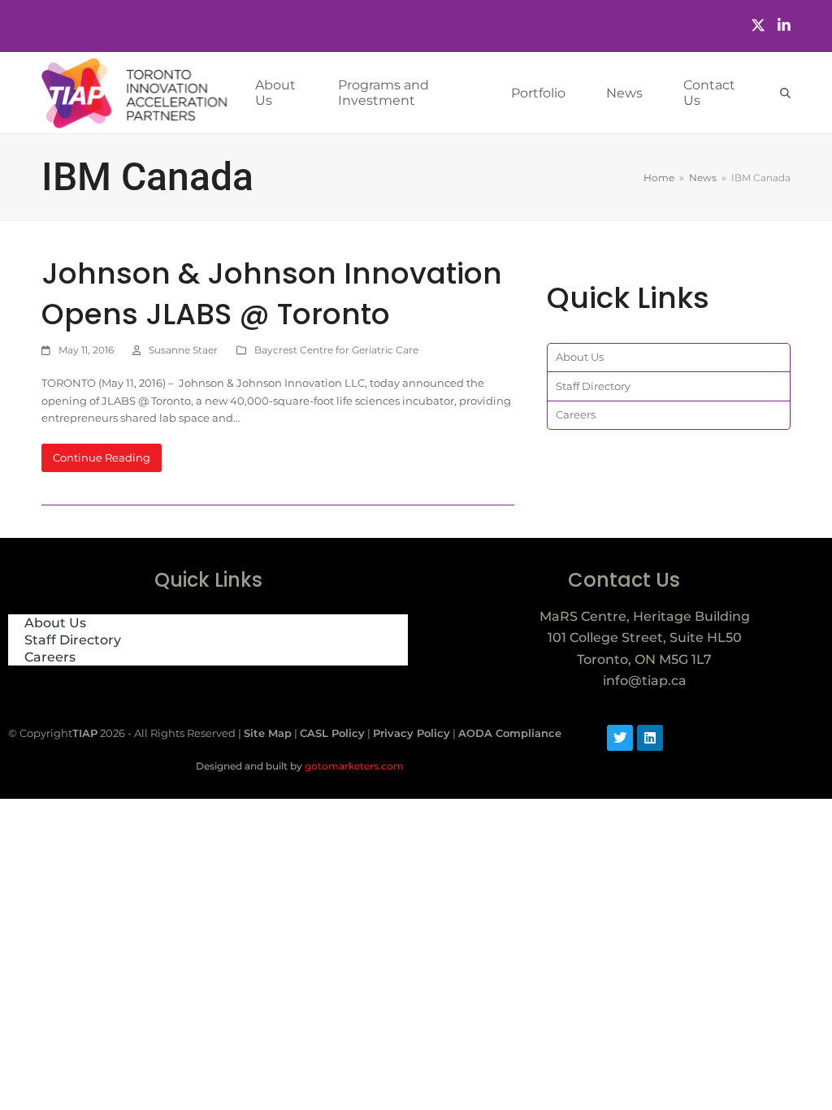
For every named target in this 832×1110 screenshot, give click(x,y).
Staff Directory (593, 385)
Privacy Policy (411, 732)
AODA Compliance (509, 732)
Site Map (268, 732)
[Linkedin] (650, 738)
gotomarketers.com (353, 766)
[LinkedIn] (784, 25)
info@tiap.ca (645, 680)
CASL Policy (332, 732)
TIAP (85, 732)
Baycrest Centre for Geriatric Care (336, 350)
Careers (576, 414)
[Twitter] (758, 25)
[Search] (785, 93)
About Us (580, 356)
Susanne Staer (183, 350)
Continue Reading (101, 457)
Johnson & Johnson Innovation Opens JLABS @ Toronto (271, 294)
